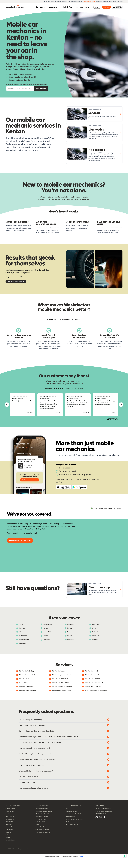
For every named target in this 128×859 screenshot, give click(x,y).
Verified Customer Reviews (74, 819)
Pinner (45, 636)
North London (10, 811)
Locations (53, 7)
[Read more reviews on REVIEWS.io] (112, 419)
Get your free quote (16, 281)
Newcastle (9, 827)
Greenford (95, 624)
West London (10, 819)
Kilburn (21, 632)
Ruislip (69, 636)
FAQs (67, 822)
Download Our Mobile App (74, 814)
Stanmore (95, 636)
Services (39, 7)
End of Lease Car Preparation (96, 690)
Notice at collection (52, 857)
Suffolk (8, 835)
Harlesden (22, 628)
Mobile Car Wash (58, 671)
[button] (7, 404)
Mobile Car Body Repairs (94, 675)
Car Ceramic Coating (93, 686)
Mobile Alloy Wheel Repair (61, 675)
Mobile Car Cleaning (92, 679)
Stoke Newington (24, 639)
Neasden (70, 632)
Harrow (45, 628)
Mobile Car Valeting (26, 671)
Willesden (22, 643)
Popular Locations (13, 806)
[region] (64, 405)
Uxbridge (46, 639)
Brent (20, 624)
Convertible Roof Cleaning (62, 686)
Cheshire (8, 832)
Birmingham (9, 829)
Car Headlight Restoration (62, 690)
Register (106, 7)
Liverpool (9, 824)
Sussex (8, 837)
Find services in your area (20, 540)
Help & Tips (67, 7)
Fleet (37, 824)
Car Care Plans (40, 822)
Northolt (95, 632)
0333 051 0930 (90, 1)
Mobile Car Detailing (92, 671)
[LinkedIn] (104, 817)
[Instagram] (100, 817)
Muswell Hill (47, 632)
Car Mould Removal (26, 686)
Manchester (9, 822)
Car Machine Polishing (27, 690)
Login (97, 7)
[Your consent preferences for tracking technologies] (125, 856)
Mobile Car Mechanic (60, 679)
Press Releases (70, 816)
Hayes (69, 628)
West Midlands (10, 840)
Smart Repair (24, 682)
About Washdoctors (73, 806)
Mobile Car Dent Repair (61, 682)
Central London (10, 808)
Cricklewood (47, 624)
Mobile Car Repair (25, 679)
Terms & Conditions (71, 824)
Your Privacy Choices (70, 857)
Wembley (95, 639)
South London (10, 814)
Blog (66, 808)
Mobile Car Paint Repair (94, 682)
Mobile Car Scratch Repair (29, 675)
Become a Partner (83, 7)
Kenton (94, 628)
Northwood (22, 636)
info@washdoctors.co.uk (103, 808)
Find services (41, 88)
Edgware (70, 624)
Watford (70, 639)
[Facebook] (96, 817)
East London (10, 816)
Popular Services (42, 806)
